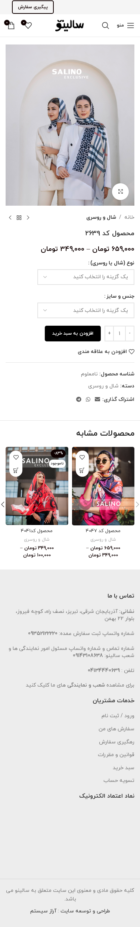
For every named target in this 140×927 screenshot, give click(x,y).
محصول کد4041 (37, 531)
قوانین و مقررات (116, 754)
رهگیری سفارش (116, 742)
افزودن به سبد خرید (72, 333)
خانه (129, 217)
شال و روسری (101, 217)
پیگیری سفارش (33, 7)
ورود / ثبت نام (118, 715)
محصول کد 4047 (103, 531)
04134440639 (104, 670)
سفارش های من (116, 729)
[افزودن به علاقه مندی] (82, 457)
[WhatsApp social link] (88, 400)
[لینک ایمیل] (97, 400)
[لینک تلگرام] (79, 400)
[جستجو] (105, 25)
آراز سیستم (43, 911)
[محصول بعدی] (10, 217)
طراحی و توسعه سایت (85, 911)
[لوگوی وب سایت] (70, 24)
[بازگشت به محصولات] (19, 217)
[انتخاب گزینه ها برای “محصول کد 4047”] (82, 470)
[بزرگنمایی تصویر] (120, 191)
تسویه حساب (118, 780)
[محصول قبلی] (28, 217)
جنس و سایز (120, 296)
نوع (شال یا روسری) (112, 263)
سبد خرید (123, 767)
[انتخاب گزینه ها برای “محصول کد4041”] (15, 470)
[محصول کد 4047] (103, 486)
